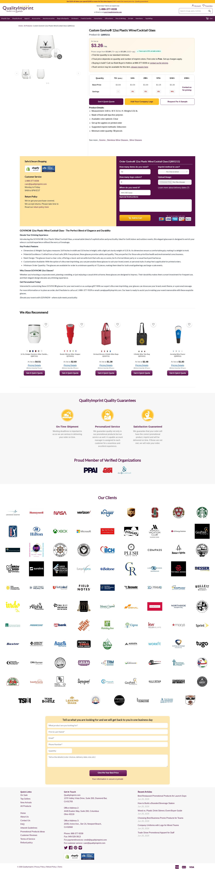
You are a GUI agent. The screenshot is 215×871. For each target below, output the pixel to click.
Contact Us (25, 820)
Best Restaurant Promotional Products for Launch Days (162, 796)
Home (23, 813)
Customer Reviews (28, 835)
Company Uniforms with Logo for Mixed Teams (158, 825)
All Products (25, 806)
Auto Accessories (49, 18)
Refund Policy (51, 867)
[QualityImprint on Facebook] (71, 848)
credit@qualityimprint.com (95, 840)
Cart (211, 18)
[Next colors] (78, 73)
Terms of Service (27, 839)
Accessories (36, 18)
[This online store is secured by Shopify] (33, 168)
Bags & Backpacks (63, 18)
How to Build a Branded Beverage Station (156, 803)
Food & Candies (86, 18)
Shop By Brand (17, 18)
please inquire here (139, 67)
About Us (24, 817)
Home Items (98, 18)
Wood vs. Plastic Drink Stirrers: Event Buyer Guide (160, 811)
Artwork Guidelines (28, 828)
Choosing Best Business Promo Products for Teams (160, 818)
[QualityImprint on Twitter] (66, 848)
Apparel (26, 18)
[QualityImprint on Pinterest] (75, 848)
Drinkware (74, 18)
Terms (60, 867)
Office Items (109, 18)
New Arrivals (26, 802)
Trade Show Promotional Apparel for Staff (156, 833)
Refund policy (26, 843)
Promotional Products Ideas (32, 832)
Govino (102, 140)
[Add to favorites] (45, 324)
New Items (139, 18)
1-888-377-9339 (108, 9)
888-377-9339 (77, 833)
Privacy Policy (39, 867)
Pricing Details (34, 365)
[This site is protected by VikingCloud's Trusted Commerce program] (48, 169)
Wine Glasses (136, 140)
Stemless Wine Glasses (117, 140)
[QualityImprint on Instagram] (80, 848)
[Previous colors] (17, 73)
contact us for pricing (159, 63)
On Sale (130, 18)
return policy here (41, 207)
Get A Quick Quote (34, 373)
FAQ (22, 824)
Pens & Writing (121, 18)
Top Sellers (25, 799)
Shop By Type (5, 18)
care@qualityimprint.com (113, 12)
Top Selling (148, 18)
